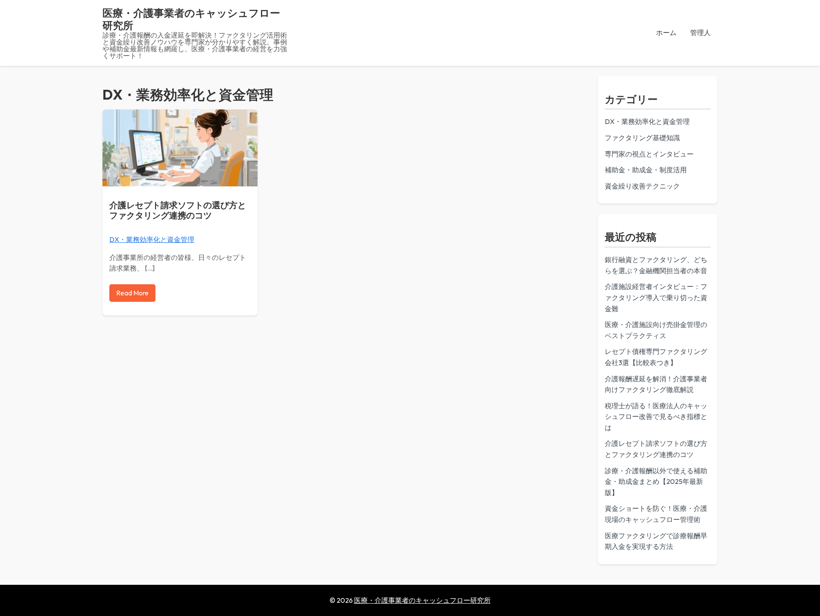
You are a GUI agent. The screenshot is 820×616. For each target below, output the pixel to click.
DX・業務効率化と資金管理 (151, 239)
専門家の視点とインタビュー (649, 154)
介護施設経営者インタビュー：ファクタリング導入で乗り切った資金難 (656, 297)
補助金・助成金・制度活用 (646, 169)
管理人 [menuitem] (700, 32)
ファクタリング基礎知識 (642, 137)
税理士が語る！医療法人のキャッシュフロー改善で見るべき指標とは (656, 416)
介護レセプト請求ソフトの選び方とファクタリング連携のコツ (177, 210)
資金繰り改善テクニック (642, 186)
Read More (132, 293)
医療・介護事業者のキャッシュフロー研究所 (191, 19)
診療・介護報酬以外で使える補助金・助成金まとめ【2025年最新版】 (656, 481)
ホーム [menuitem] (666, 32)
